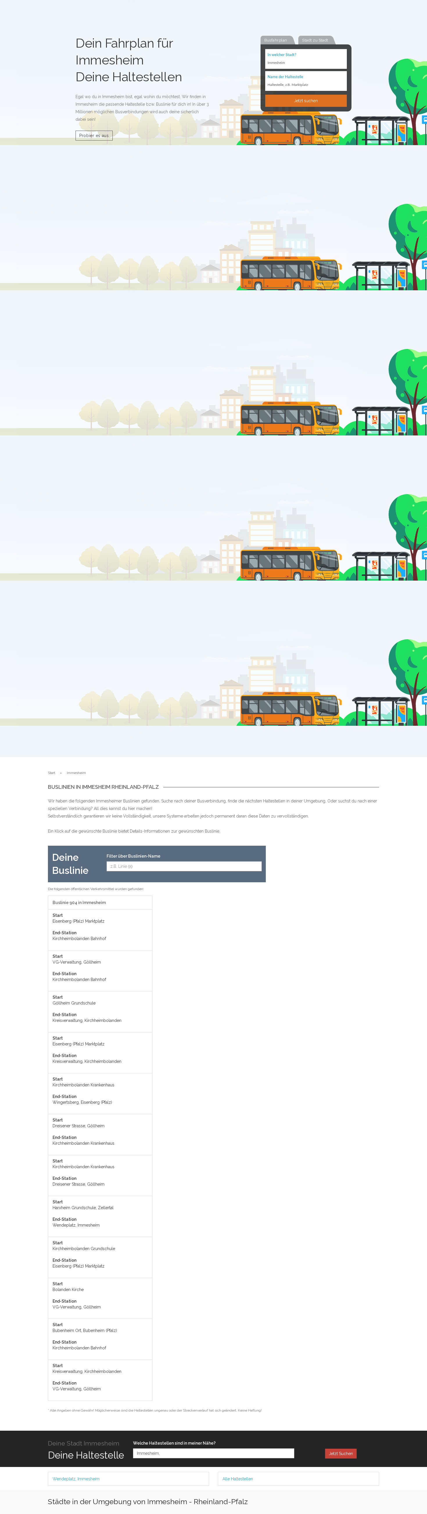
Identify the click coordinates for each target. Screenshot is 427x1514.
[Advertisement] (326, 933)
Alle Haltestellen (238, 1479)
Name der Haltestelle (285, 77)
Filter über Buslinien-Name (133, 856)
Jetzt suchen (306, 100)
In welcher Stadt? (282, 55)
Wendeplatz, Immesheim (76, 1479)
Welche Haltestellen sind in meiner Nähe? (174, 1443)
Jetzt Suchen (341, 1453)
